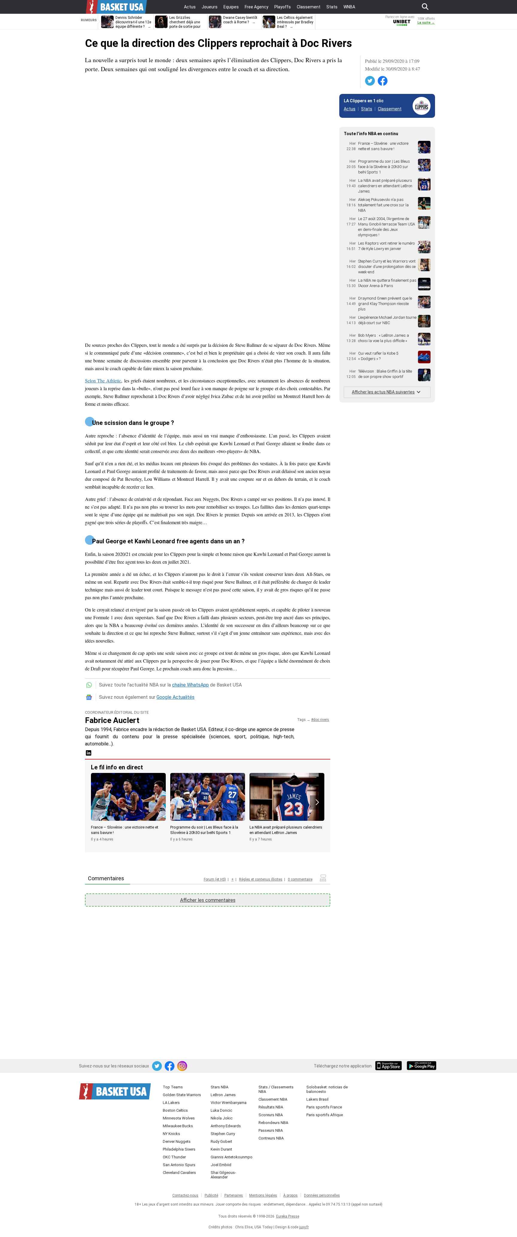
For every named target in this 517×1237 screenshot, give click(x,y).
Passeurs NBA (270, 1130)
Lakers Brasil (317, 1099)
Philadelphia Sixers (179, 1149)
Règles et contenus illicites (260, 879)
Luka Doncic (221, 1110)
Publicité (211, 1195)
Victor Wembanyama (229, 1102)
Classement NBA (272, 1099)
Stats (366, 108)
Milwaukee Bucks (178, 1126)
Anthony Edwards (226, 1126)
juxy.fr (304, 1227)
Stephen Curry (223, 1133)
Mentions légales (263, 1195)
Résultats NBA (270, 1107)
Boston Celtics (175, 1110)
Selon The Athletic (103, 380)
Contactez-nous (185, 1195)
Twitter (370, 81)
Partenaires (233, 1195)
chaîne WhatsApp (190, 685)
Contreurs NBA (271, 1138)
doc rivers (321, 720)
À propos (290, 1195)
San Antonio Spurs (179, 1165)
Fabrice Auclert (112, 720)
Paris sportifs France (324, 1107)
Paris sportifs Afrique (324, 1115)
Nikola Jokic (221, 1118)
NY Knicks (171, 1133)
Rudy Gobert (221, 1141)
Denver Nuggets (177, 1141)
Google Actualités (175, 697)
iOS (390, 1066)
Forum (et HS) (215, 879)
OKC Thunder (174, 1157)
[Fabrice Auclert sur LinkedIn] (88, 755)
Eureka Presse (287, 1216)
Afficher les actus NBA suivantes (383, 392)
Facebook (383, 81)
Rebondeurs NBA (273, 1122)
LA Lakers (171, 1102)
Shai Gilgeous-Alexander (223, 1174)
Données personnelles (322, 1195)
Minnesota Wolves (179, 1118)
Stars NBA (219, 1087)
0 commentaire (300, 879)
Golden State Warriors (182, 1095)
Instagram (182, 1066)
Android (421, 1066)
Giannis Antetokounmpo (232, 1157)
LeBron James (223, 1095)
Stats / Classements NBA (276, 1089)
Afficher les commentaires (207, 900)
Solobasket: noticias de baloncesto (327, 1089)
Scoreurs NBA (270, 1115)
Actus (349, 108)
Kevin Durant (221, 1149)
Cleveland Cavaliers (179, 1172)
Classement (390, 108)
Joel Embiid (221, 1165)
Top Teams (173, 1087)
